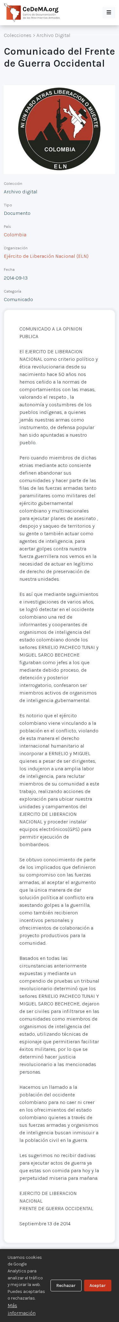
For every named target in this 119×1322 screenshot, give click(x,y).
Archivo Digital (53, 35)
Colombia (15, 235)
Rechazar (66, 1285)
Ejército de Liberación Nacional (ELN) (46, 256)
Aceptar (97, 1285)
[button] (108, 13)
